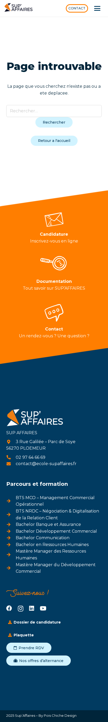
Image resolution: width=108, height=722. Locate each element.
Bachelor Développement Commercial (56, 531)
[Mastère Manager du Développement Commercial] (11, 568)
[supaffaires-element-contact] (54, 313)
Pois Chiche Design (60, 715)
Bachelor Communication (42, 537)
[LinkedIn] (31, 608)
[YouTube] (43, 608)
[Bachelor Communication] (11, 538)
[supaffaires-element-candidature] (54, 219)
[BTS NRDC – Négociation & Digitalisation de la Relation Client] (11, 514)
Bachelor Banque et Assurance (48, 524)
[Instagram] (20, 608)
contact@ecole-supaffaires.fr (46, 463)
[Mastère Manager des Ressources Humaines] (11, 555)
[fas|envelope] (11, 464)
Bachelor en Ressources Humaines (52, 544)
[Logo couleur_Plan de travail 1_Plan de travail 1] (18, 8)
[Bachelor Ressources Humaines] (11, 545)
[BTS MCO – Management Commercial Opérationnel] (11, 501)
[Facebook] (9, 608)
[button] (97, 8)
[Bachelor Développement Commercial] (11, 531)
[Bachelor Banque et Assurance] (11, 524)
